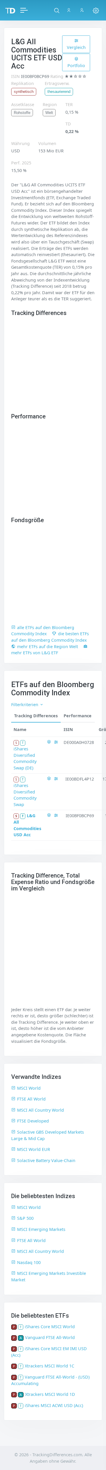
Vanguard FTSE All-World (50, 1337)
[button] (56, 10)
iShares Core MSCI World (50, 1326)
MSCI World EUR (33, 1149)
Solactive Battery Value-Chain (46, 1160)
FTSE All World (31, 1099)
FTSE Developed (33, 1121)
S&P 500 (25, 1218)
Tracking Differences (36, 715)
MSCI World (29, 1088)
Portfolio (76, 65)
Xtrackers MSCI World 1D (50, 1394)
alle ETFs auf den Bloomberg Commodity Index (42, 631)
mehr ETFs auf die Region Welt (47, 646)
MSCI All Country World (40, 1110)
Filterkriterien (25, 704)
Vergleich (76, 47)
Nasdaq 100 (29, 1262)
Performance (78, 715)
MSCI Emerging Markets (41, 1229)
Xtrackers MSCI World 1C (49, 1366)
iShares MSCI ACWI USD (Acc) (54, 1405)
